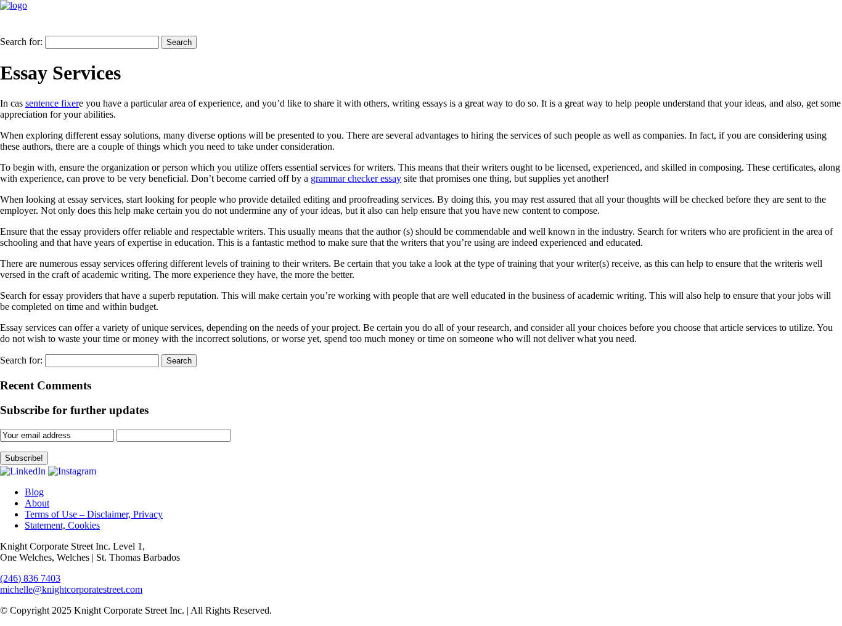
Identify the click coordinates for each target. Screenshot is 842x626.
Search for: (21, 41)
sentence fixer (52, 103)
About (37, 503)
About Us (628, 23)
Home (570, 23)
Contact (808, 23)
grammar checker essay (356, 178)
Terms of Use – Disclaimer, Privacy (94, 514)
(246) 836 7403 (30, 578)
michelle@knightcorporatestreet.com (71, 589)
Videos (735, 23)
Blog (685, 23)
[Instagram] (72, 470)
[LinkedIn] (23, 470)
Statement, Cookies (62, 525)
